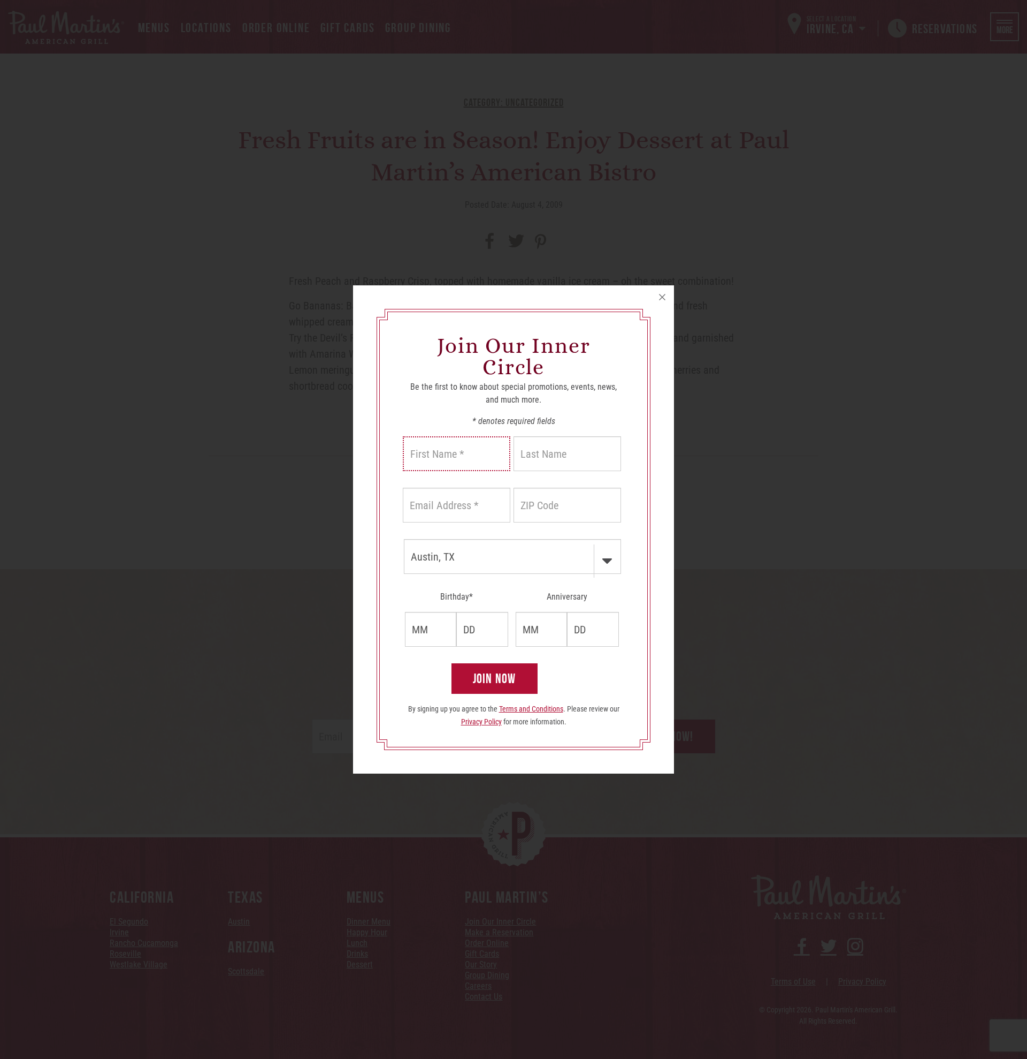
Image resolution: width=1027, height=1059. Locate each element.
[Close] (662, 297)
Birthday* (456, 597)
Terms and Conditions (531, 709)
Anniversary (567, 597)
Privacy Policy (481, 721)
